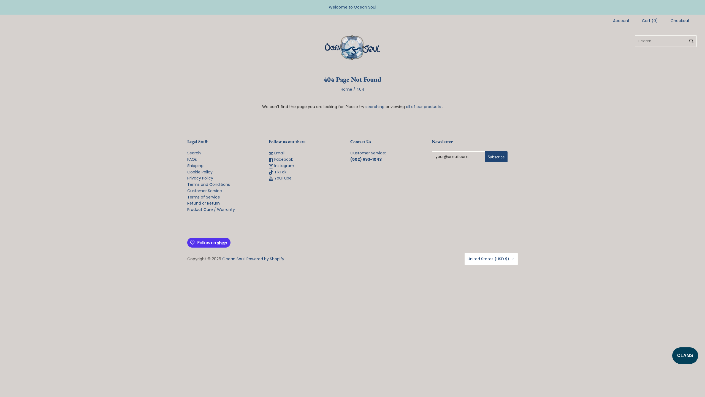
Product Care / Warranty (211, 209)
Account (621, 20)
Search (194, 153)
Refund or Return (203, 203)
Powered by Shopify (265, 259)
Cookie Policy (200, 172)
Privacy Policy (200, 178)
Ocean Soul (233, 259)
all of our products (423, 106)
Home (346, 89)
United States (488, 259)
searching (374, 106)
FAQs (192, 159)
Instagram (283, 165)
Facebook (283, 159)
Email (278, 153)
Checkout (680, 20)
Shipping (195, 165)
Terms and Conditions (208, 184)
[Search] (691, 41)
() (650, 20)
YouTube (282, 178)
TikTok (279, 172)
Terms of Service (203, 197)
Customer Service (204, 191)
